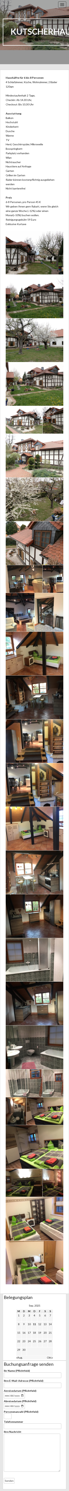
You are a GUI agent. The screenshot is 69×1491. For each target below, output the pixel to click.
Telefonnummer (13, 1421)
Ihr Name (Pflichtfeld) (17, 1370)
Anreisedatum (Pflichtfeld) (20, 1390)
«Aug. (19, 1357)
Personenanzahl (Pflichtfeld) (21, 1411)
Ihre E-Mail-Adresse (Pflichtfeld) (23, 1380)
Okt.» (50, 1357)
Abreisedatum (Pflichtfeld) (20, 1401)
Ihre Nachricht (12, 1431)
